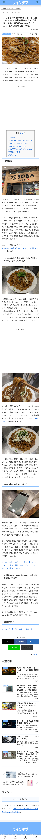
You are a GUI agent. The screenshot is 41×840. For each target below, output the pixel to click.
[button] (37, 492)
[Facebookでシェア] (6, 648)
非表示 (22, 133)
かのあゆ (16, 34)
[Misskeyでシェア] (34, 642)
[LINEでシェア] (34, 648)
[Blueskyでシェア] (25, 642)
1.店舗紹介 (11, 137)
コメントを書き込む (20, 799)
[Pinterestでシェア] (11, 654)
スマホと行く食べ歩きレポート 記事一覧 (17, 629)
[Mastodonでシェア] (15, 642)
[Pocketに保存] (25, 648)
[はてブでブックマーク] (15, 648)
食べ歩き (34, 34)
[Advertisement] (20, 108)
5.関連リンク (12, 155)
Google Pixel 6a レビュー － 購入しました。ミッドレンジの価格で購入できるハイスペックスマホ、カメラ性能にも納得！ (20, 565)
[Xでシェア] (6, 642)
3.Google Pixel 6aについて (17, 146)
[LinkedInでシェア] (20, 654)
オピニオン (7, 34)
